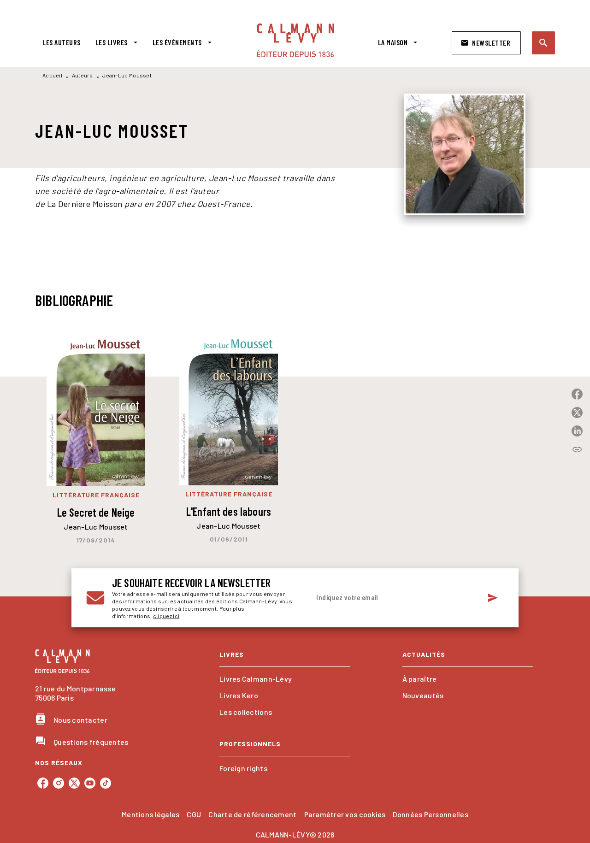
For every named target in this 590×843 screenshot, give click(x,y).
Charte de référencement (252, 814)
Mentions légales (150, 814)
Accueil (52, 75)
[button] (486, 42)
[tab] (61, 42)
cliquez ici (166, 616)
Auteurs (82, 75)
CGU (194, 814)
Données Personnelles (430, 814)
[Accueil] (295, 40)
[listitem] (43, 783)
